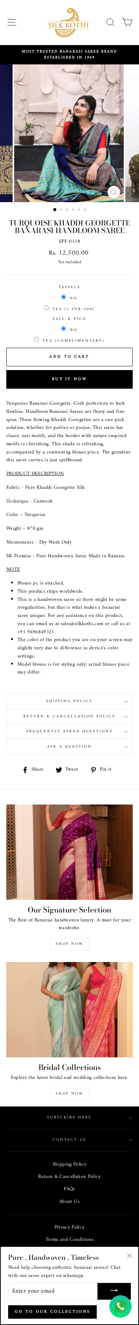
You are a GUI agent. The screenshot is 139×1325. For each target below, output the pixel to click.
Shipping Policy (69, 1164)
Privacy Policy (69, 1227)
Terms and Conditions (69, 1239)
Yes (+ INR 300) (74, 309)
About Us (69, 1201)
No (73, 298)
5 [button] (80, 210)
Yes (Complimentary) (74, 341)
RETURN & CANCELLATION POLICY (69, 716)
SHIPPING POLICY (69, 701)
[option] (69, 55)
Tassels (69, 287)
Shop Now (69, 944)
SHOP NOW (69, 1093)
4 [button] (74, 210)
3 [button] (68, 210)
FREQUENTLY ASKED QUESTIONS (69, 731)
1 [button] (55, 210)
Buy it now (69, 379)
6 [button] (85, 210)
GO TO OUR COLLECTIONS (52, 1311)
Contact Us (70, 1140)
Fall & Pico (70, 319)
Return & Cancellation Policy (69, 1176)
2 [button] (62, 210)
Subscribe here (69, 1117)
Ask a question (69, 746)
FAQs (69, 1189)
